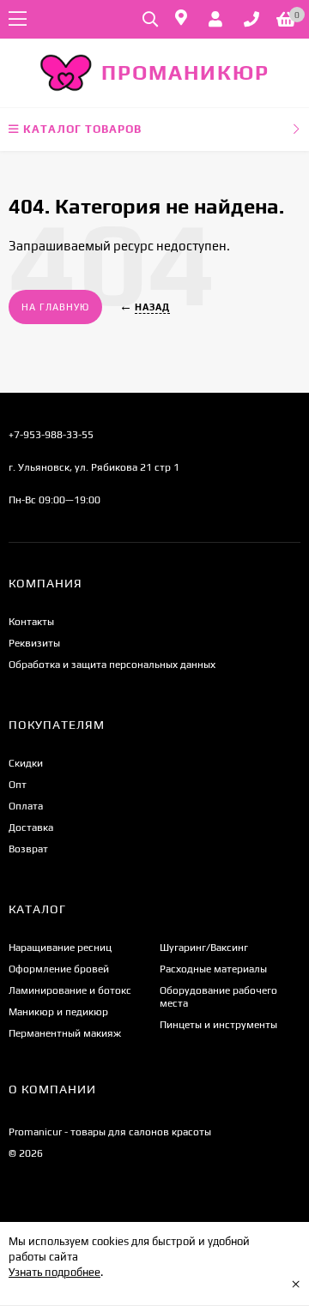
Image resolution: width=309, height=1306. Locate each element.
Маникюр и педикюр (58, 1012)
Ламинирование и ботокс (70, 990)
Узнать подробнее (54, 1272)
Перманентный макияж (65, 1033)
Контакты (31, 622)
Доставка (31, 828)
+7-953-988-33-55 (51, 435)
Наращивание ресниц (60, 948)
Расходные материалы (213, 969)
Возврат (28, 849)
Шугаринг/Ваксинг (204, 948)
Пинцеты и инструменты (218, 1025)
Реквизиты (34, 643)
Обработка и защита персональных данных (112, 665)
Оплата (26, 806)
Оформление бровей (59, 969)
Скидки (26, 763)
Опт (18, 785)
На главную (55, 307)
